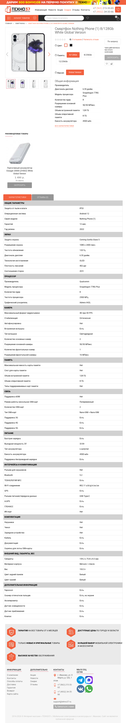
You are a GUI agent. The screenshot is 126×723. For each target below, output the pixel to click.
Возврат (11, 691)
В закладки (107, 64)
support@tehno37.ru (62, 702)
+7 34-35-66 (103, 11)
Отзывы (34, 684)
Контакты (11, 678)
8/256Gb (88, 55)
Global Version (75, 72)
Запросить (19, 185)
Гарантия (11, 688)
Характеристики (17, 197)
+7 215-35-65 (103, 8)
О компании (12, 675)
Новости (34, 678)
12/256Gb (63, 61)
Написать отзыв (91, 39)
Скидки (33, 681)
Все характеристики (64, 126)
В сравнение (111, 64)
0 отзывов (77, 39)
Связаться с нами (65, 706)
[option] (28, 52)
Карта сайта (12, 694)
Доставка (11, 684)
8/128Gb (73, 55)
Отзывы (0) (42, 197)
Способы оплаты (15, 681)
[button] (41, 10)
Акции (33, 675)
